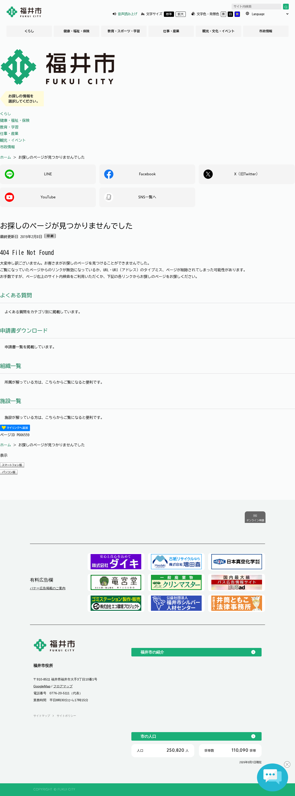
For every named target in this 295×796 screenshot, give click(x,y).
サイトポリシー (66, 715)
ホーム (5, 157)
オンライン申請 (255, 520)
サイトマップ (41, 715)
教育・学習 (9, 127)
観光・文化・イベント (218, 31)
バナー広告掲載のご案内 (47, 588)
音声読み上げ (127, 14)
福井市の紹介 (152, 652)
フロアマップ (63, 686)
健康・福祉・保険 (76, 31)
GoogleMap (41, 686)
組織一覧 (10, 366)
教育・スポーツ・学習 (124, 31)
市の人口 (148, 736)
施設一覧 (10, 401)
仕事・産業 (171, 31)
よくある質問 (16, 295)
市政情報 (265, 31)
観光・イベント (13, 140)
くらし (29, 31)
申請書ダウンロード (24, 330)
